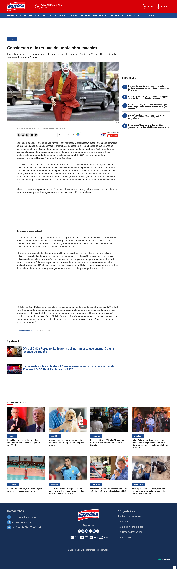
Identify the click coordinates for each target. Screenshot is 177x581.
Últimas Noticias (24, 16)
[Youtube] (86, 531)
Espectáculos (99, 16)
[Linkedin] (31, 135)
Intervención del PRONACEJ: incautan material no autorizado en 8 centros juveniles (107, 442)
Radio (140, 16)
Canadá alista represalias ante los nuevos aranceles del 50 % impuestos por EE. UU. (24, 442)
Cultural (12, 39)
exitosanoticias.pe (22, 522)
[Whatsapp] (19, 135)
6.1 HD (150, 6)
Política (52, 16)
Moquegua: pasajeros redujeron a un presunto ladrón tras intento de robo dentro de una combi (148, 491)
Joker (49, 331)
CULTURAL (39, 331)
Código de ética (126, 511)
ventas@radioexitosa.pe (25, 517)
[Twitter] (23, 135)
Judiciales (85, 16)
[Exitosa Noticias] (18, 6)
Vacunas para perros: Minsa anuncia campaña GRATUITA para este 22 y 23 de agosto (67, 442)
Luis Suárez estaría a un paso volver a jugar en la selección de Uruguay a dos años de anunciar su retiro (66, 491)
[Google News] (94, 531)
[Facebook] (27, 135)
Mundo (62, 16)
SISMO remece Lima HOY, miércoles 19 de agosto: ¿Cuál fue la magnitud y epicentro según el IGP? (148, 97)
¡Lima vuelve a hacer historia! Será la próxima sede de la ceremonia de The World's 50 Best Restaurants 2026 (68, 368)
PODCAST (165, 6)
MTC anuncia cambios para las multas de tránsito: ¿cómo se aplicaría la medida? (108, 490)
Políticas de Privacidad (130, 532)
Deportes (72, 16)
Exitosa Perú (117, 16)
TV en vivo (123, 521)
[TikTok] (97, 531)
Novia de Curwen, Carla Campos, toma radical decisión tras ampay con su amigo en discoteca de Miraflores (148, 88)
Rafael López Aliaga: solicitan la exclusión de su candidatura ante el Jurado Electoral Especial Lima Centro (148, 127)
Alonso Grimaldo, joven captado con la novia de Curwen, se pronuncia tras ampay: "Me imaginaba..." (147, 117)
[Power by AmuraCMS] (164, 559)
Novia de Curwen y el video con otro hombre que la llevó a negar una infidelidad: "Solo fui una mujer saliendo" (148, 107)
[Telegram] (36, 135)
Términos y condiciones (130, 526)
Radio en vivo (125, 537)
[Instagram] (90, 531)
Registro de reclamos (129, 516)
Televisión (130, 16)
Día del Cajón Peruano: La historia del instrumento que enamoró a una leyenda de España (68, 350)
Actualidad (40, 16)
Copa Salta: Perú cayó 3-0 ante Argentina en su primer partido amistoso (26, 490)
